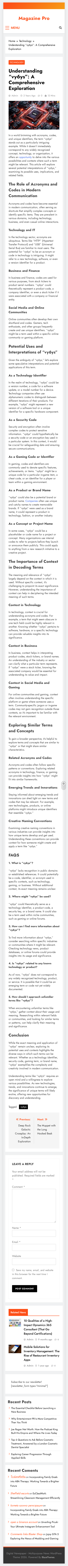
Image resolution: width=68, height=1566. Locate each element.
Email (16, 1242)
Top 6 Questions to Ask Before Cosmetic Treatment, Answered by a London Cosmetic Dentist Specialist (34, 1443)
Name (16, 1228)
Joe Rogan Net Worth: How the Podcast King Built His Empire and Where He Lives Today (34, 1431)
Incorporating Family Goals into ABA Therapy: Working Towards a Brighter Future (34, 1481)
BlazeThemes (48, 1557)
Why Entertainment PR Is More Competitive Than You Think (34, 1420)
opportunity (25, 157)
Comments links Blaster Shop (26, 1534)
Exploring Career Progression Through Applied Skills (31, 1456)
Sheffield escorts (19, 1493)
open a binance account (23, 1522)
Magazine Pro (34, 18)
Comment (18, 1187)
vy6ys (23, 1107)
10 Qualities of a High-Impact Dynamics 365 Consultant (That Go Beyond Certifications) (38, 1327)
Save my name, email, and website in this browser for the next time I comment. (32, 1274)
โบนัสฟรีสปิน (17, 1477)
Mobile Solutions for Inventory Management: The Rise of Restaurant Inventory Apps (41, 1353)
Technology (17, 62)
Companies (31, 501)
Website (16, 1256)
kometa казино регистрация (26, 1505)
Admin (15, 95)
